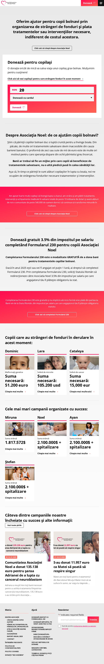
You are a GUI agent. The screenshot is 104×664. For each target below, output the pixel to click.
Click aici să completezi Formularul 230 (52, 314)
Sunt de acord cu (79, 627)
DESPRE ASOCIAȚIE (12, 617)
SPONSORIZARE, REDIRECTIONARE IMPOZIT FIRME (42, 630)
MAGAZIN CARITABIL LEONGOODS (39, 649)
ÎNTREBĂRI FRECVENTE (13, 643)
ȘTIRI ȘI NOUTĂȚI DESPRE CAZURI (16, 630)
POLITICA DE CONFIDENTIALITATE (13, 647)
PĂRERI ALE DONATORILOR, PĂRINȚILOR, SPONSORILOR (17, 626)
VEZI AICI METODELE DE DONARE (40, 643)
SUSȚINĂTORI (12, 634)
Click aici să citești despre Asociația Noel (52, 48)
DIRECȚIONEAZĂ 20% (41, 634)
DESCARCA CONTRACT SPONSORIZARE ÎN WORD (43, 638)
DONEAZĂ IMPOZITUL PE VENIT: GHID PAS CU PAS (42, 623)
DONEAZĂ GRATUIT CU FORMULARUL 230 (40, 618)
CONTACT (10, 639)
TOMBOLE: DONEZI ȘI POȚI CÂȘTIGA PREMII (42, 654)
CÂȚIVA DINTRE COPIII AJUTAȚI (15, 621)
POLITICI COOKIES (12, 652)
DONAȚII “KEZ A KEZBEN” (14, 655)
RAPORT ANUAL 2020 (15, 636)
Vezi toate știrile (14, 525)
